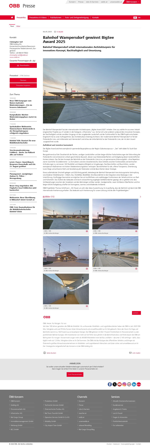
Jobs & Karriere (92, 2)
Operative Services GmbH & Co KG (56, 417)
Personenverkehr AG (17, 409)
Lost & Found (117, 413)
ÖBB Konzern (15, 401)
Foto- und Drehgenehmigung (77, 17)
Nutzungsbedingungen (128, 444)
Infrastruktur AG (16, 413)
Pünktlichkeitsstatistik (120, 421)
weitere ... (136, 313)
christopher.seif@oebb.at (19, 55)
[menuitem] (12, 17)
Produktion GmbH (51, 401)
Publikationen (55, 17)
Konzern (72, 2)
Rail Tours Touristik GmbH (53, 413)
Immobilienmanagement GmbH (21, 421)
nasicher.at (82, 413)
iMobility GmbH (50, 421)
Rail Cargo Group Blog (86, 429)
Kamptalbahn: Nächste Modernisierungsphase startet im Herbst (23, 117)
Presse (80, 2)
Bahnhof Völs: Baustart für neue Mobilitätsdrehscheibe (23, 142)
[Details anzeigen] (87, 231)
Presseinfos (21, 17)
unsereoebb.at (116, 2)
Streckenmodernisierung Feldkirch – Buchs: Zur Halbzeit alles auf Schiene (22, 152)
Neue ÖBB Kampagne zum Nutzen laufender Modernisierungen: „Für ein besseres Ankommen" (21, 104)
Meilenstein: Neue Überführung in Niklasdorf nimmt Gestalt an (22, 198)
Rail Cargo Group (16, 417)
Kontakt (95, 17)
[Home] (12, 17)
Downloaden (24, 65)
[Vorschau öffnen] (92, 90)
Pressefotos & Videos (38, 17)
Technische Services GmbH (54, 405)
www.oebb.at (14, 57)
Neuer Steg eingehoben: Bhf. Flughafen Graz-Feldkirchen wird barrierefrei (23, 188)
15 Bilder (59, 32)
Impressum (116, 444)
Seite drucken (51, 353)
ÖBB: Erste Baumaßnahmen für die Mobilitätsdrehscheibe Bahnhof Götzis (22, 209)
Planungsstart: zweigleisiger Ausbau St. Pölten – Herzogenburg (21, 176)
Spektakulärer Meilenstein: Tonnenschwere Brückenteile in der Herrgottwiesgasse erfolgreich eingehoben (22, 130)
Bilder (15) (49, 196)
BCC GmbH (14, 429)
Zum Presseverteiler (75, 374)
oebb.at (104, 2)
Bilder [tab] (18, 26)
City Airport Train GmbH (53, 425)
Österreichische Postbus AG (54, 409)
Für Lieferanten (118, 425)
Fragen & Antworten (119, 417)
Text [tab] (12, 26)
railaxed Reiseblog (84, 425)
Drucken (109, 444)
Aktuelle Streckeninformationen (123, 401)
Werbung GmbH (16, 425)
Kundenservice (117, 405)
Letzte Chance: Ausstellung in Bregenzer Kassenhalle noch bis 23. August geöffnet (22, 164)
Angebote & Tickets (119, 409)
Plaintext (23, 80)
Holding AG (14, 405)
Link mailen (136, 353)
